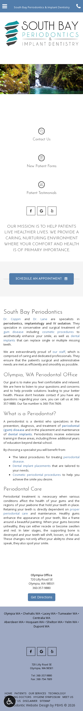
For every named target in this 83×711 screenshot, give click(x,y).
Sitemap (45, 701)
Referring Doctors (18, 697)
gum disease (13, 332)
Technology (57, 693)
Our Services (37, 693)
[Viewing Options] (9, 701)
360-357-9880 (44, 675)
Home (8, 693)
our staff (59, 352)
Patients (20, 693)
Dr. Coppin (12, 319)
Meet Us (67, 697)
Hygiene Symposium (46, 697)
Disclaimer (30, 701)
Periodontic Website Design (28, 705)
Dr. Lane (40, 319)
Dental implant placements (32, 466)
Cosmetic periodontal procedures (37, 475)
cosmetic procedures (58, 332)
